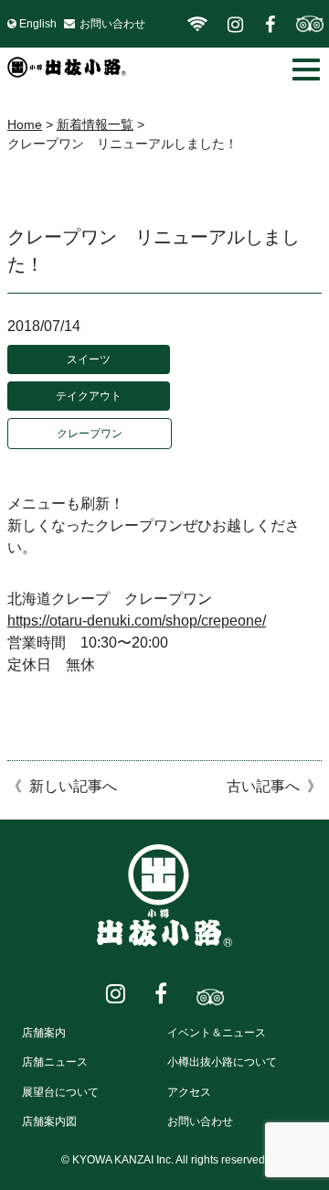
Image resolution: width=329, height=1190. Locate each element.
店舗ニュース (55, 1062)
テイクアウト (89, 396)
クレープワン (89, 433)
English (38, 23)
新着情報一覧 (95, 124)
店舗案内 (44, 1032)
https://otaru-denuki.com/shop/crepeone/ (136, 620)
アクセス (189, 1092)
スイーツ (89, 359)
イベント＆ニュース (216, 1032)
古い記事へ (263, 786)
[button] (306, 69)
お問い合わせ (112, 23)
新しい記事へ (73, 786)
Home (24, 124)
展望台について (60, 1092)
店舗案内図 (49, 1121)
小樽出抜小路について (222, 1062)
